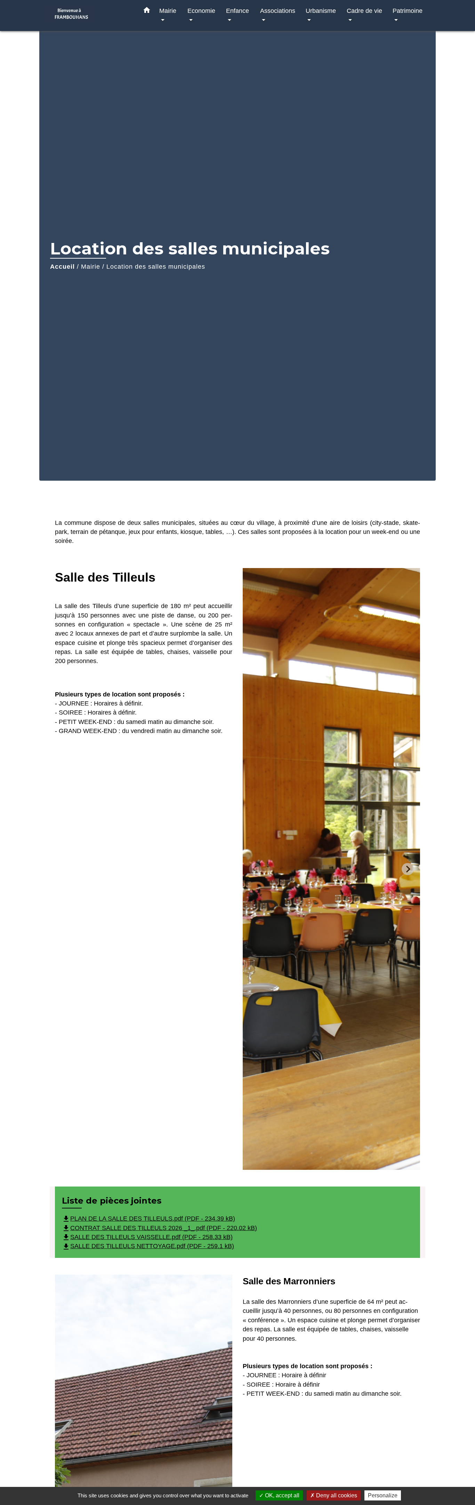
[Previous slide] (255, 869)
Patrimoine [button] (407, 10)
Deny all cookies (336, 1495)
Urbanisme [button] (321, 10)
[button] (146, 11)
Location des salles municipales (155, 266)
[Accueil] (88, 15)
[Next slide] (408, 869)
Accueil (62, 266)
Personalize (382, 1495)
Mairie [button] (167, 10)
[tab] (295, 1164)
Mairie (90, 266)
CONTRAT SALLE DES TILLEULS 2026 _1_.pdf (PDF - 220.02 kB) (159, 1227)
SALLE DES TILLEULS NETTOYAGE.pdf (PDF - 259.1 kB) (148, 1246)
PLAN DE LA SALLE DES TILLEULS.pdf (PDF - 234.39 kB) (148, 1218)
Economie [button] (201, 10)
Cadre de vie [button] (364, 10)
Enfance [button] (237, 10)
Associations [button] (277, 10)
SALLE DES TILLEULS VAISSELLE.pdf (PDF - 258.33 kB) (147, 1237)
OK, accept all (281, 1495)
